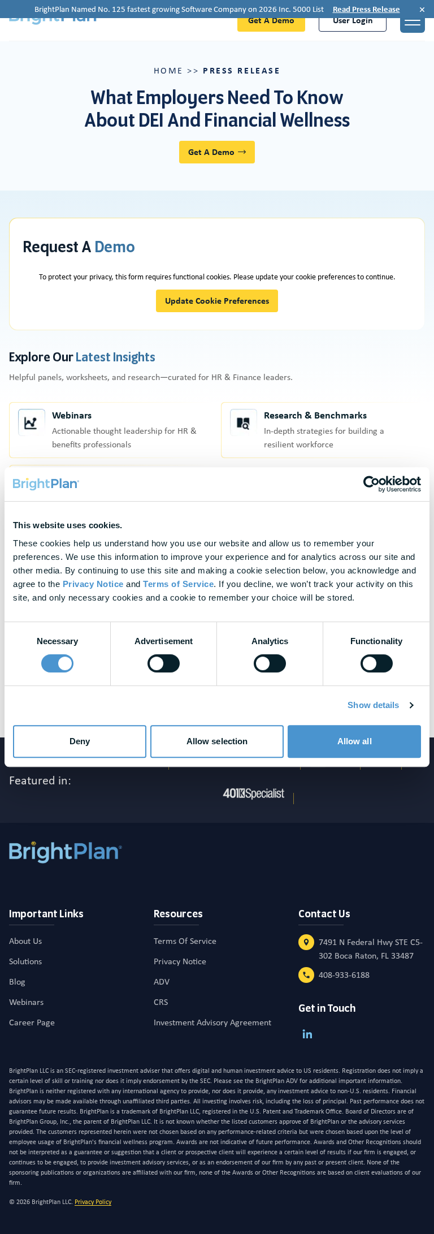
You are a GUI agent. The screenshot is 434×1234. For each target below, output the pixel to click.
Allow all (354, 741)
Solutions (25, 961)
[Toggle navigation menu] (412, 20)
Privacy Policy (93, 1201)
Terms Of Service (185, 941)
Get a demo (271, 20)
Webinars (72, 415)
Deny (80, 741)
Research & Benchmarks (315, 415)
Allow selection (217, 741)
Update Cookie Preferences (217, 300)
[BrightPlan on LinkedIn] (307, 1034)
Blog (17, 981)
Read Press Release (366, 9)
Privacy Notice (180, 961)
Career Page (32, 1022)
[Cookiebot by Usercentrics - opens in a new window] (371, 484)
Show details (373, 705)
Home (169, 70)
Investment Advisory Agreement (212, 1022)
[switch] (163, 663)
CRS (161, 1002)
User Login (353, 20)
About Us (25, 941)
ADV (162, 981)
